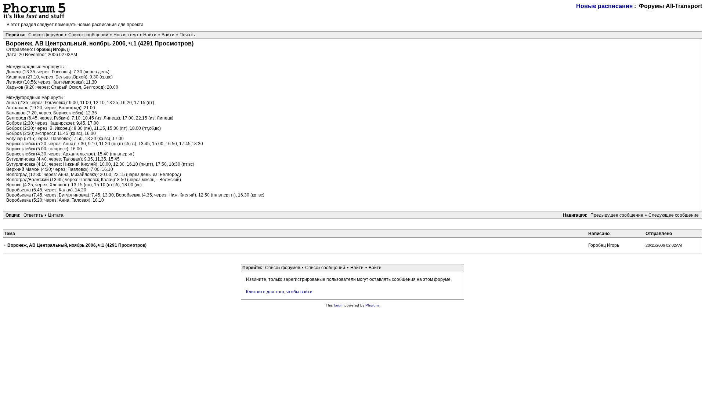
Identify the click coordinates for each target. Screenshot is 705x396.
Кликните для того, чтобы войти (279, 291)
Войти (168, 34)
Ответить (33, 215)
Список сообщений (88, 34)
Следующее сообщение (673, 215)
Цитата (56, 215)
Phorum (372, 305)
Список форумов (45, 34)
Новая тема (125, 34)
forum (338, 305)
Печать (187, 34)
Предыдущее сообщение (616, 215)
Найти (149, 34)
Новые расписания (604, 6)
